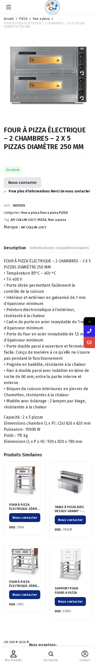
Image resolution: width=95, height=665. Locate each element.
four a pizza (41, 18)
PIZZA (23, 18)
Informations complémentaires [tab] (59, 247)
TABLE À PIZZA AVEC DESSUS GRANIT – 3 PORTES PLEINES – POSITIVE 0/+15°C (69, 513)
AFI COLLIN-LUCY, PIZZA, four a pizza (38, 219)
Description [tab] (15, 247)
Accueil (9, 18)
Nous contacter (22, 182)
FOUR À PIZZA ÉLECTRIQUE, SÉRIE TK (23, 509)
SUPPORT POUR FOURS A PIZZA (66, 590)
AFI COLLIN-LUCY (34, 227)
